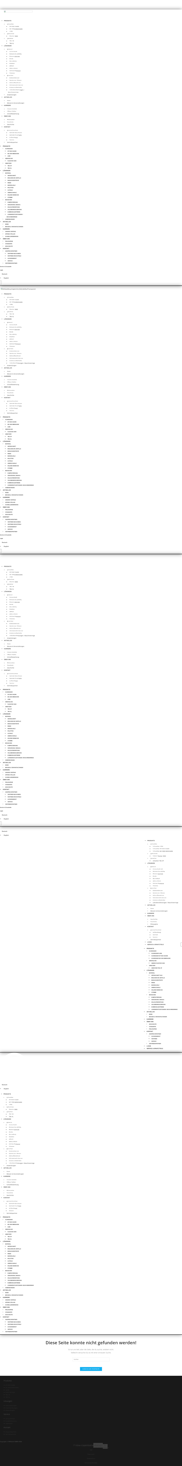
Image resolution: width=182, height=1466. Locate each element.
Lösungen (7, 46)
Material (9, 49)
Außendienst (13, 137)
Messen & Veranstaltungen (15, 103)
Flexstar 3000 (13, 36)
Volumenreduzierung (16, 85)
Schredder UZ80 (158, 846)
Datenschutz (91, 1458)
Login (1, 270)
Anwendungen (10, 219)
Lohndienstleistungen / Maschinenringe (16, 91)
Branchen (10, 75)
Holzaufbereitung (15, 83)
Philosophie (11, 120)
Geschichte (9, 246)
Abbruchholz (13, 68)
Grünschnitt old (158, 869)
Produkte (7, 20)
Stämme (12, 73)
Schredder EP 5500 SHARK (161, 849)
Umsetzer (10, 38)
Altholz (11, 66)
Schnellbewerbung (13, 114)
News (9, 101)
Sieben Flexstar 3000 (159, 856)
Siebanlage (10, 34)
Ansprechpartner (12, 130)
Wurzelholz (13, 61)
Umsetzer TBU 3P (158, 861)
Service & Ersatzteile (5, 266)
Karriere (7, 105)
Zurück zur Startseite (90, 1369)
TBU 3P (11, 41)
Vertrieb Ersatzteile (15, 135)
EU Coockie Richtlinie (91, 1463)
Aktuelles (8, 97)
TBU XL (10, 168)
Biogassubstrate (14, 56)
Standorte (10, 122)
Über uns (7, 116)
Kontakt (7, 127)
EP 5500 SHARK (14, 26)
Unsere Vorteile (12, 109)
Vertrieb (155, 935)
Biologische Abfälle (15, 54)
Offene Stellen (11, 111)
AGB (91, 1450)
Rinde (11, 59)
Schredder (10, 24)
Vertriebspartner (12, 142)
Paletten (12, 63)
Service (11, 140)
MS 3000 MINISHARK (16, 29)
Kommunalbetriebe (15, 87)
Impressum (91, 1454)
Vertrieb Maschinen (15, 133)
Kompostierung (14, 78)
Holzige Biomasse (15, 71)
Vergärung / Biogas (15, 80)
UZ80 (11, 31)
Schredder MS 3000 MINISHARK (163, 851)
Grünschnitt (13, 52)
